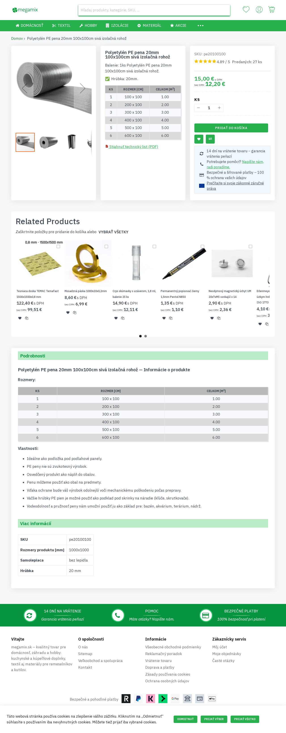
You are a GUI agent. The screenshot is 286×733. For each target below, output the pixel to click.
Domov (17, 38)
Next (276, 285)
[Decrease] (198, 108)
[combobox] (154, 10)
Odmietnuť (185, 719)
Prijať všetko (245, 719)
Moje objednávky (226, 653)
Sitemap (85, 653)
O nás (83, 647)
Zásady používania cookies (167, 674)
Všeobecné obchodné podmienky (173, 647)
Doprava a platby (159, 667)
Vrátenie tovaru (158, 660)
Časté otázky (223, 660)
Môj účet (219, 647)
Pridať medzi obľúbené (198, 139)
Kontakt (85, 667)
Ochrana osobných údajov (167, 681)
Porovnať (210, 139)
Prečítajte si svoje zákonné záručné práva (235, 186)
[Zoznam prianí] (246, 9)
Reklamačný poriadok (163, 653)
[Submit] (224, 10)
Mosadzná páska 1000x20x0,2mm (86, 291)
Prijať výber (214, 719)
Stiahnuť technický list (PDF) (133, 146)
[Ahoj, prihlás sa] (259, 10)
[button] (25, 88)
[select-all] (113, 232)
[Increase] (219, 108)
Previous (9, 285)
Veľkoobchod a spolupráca (100, 660)
